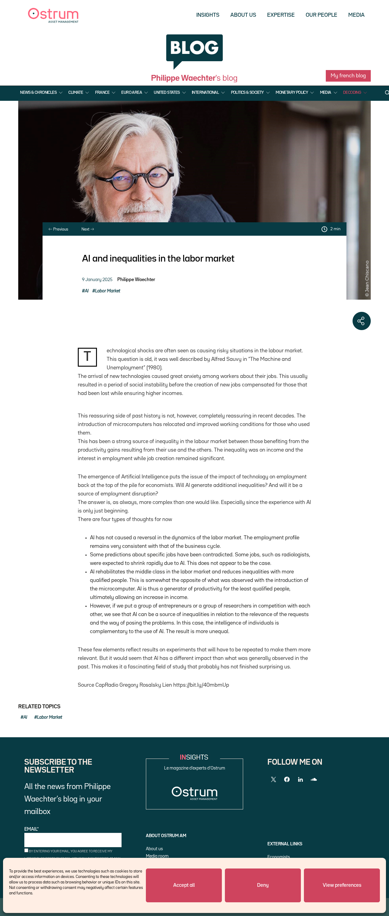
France (102, 92)
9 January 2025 (97, 280)
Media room (157, 856)
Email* (31, 829)
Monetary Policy (292, 92)
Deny (263, 885)
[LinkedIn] (300, 779)
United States (167, 92)
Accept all (184, 885)
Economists (278, 857)
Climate (75, 92)
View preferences (342, 885)
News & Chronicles (38, 92)
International (205, 92)
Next (85, 229)
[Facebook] (286, 779)
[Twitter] (273, 779)
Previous (60, 229)
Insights (207, 15)
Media (356, 15)
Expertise (281, 15)
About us (243, 15)
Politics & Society (247, 92)
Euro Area (131, 92)
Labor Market (107, 291)
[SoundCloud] (313, 779)
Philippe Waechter (136, 280)
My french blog (348, 75)
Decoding (352, 92)
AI (86, 291)
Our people (321, 15)
